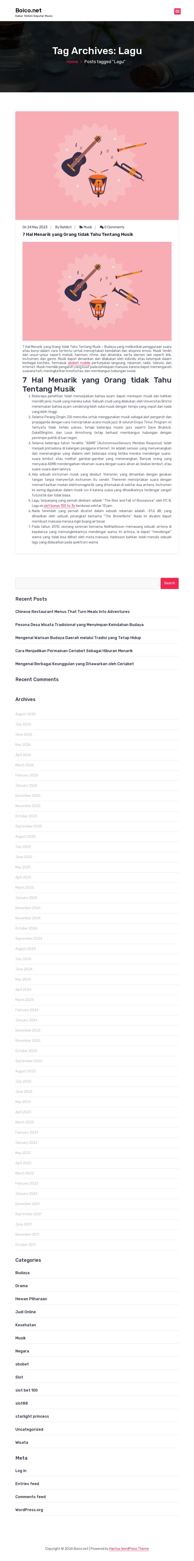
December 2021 (27, 1204)
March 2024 (24, 1000)
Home (72, 61)
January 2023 (26, 1143)
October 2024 (26, 928)
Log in (20, 1470)
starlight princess (32, 1416)
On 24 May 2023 (35, 227)
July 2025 (23, 847)
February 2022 (26, 1184)
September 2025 (28, 826)
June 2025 (23, 857)
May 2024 (23, 979)
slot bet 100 (26, 1390)
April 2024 (23, 990)
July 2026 (23, 724)
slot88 (21, 1403)
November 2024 (27, 918)
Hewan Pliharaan (31, 1299)
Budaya (22, 1273)
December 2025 (27, 796)
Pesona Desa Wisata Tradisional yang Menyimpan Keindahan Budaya (79, 624)
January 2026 (26, 786)
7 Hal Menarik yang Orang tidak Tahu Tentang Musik (77, 234)
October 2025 (26, 816)
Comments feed (30, 1497)
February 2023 (26, 1133)
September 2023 (28, 1061)
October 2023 (26, 1051)
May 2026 (23, 745)
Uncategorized (29, 1429)
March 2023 (24, 1122)
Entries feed (27, 1484)
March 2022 (24, 1173)
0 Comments (114, 227)
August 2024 (25, 949)
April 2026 (23, 755)
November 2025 (27, 806)
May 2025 (23, 867)
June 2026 (23, 735)
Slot (19, 1377)
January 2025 (26, 898)
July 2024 (23, 959)
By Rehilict (63, 227)
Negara (22, 1351)
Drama (21, 1286)
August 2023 (25, 1071)
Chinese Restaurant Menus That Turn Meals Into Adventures (72, 611)
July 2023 (23, 1082)
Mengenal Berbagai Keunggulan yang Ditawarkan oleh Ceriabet (74, 664)
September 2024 (28, 939)
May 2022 (23, 1153)
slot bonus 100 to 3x (59, 506)
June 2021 (23, 1224)
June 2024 (23, 969)
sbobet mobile (79, 363)
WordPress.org (29, 1510)
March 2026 (24, 765)
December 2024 (27, 908)
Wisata (21, 1442)
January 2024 (26, 1020)
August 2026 (25, 714)
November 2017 (27, 1235)
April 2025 (23, 877)
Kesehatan (25, 1325)
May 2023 (23, 1102)
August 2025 (25, 837)
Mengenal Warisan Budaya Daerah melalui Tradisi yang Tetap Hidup (78, 638)
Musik (88, 227)
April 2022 (23, 1163)
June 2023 (23, 1092)
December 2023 (27, 1030)
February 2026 (26, 775)
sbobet (22, 1364)
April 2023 (23, 1112)
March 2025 (24, 888)
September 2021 (28, 1214)
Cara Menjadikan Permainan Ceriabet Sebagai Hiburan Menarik (74, 651)
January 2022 (26, 1194)
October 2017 (25, 1245)
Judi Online (25, 1312)
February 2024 (26, 1010)
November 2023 (27, 1041)
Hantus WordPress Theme (129, 1549)
